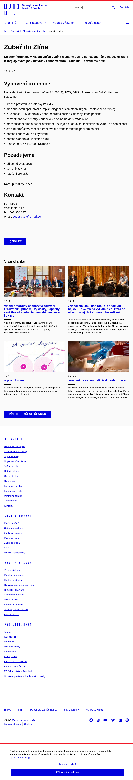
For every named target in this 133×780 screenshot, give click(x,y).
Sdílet (17, 241)
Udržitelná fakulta (13, 495)
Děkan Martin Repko (14, 446)
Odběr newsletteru (13, 528)
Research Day (11, 614)
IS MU (7, 709)
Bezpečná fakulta (13, 486)
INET (21, 709)
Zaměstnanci (10, 500)
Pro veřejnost (17, 624)
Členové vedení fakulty (15, 451)
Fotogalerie (10, 651)
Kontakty (8, 505)
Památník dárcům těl (14, 666)
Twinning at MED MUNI (16, 609)
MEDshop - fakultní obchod (18, 671)
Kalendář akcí (11, 636)
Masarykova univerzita (23, 720)
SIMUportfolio (72, 709)
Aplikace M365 (94, 709)
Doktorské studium (13, 580)
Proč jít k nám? (11, 523)
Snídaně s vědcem (13, 604)
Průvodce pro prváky (14, 552)
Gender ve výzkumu (14, 594)
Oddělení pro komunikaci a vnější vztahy (25, 676)
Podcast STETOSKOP (15, 661)
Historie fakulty (11, 471)
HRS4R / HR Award (14, 589)
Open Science (11, 599)
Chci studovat (17, 516)
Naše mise (9, 481)
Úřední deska (11, 476)
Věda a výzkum (17, 563)
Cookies (28, 724)
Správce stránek (12, 724)
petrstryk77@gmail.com (28, 216)
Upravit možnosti (18, 757)
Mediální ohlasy (12, 646)
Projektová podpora (14, 575)
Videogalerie (10, 656)
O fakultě (13, 439)
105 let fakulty (11, 466)
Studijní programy (13, 533)
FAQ (6, 547)
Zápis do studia (12, 542)
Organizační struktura (15, 461)
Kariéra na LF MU (13, 491)
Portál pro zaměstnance (43, 709)
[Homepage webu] (25, 9)
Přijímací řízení (11, 538)
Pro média (9, 641)
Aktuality (8, 632)
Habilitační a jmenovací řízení (19, 585)
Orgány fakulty (11, 456)
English (124, 7)
